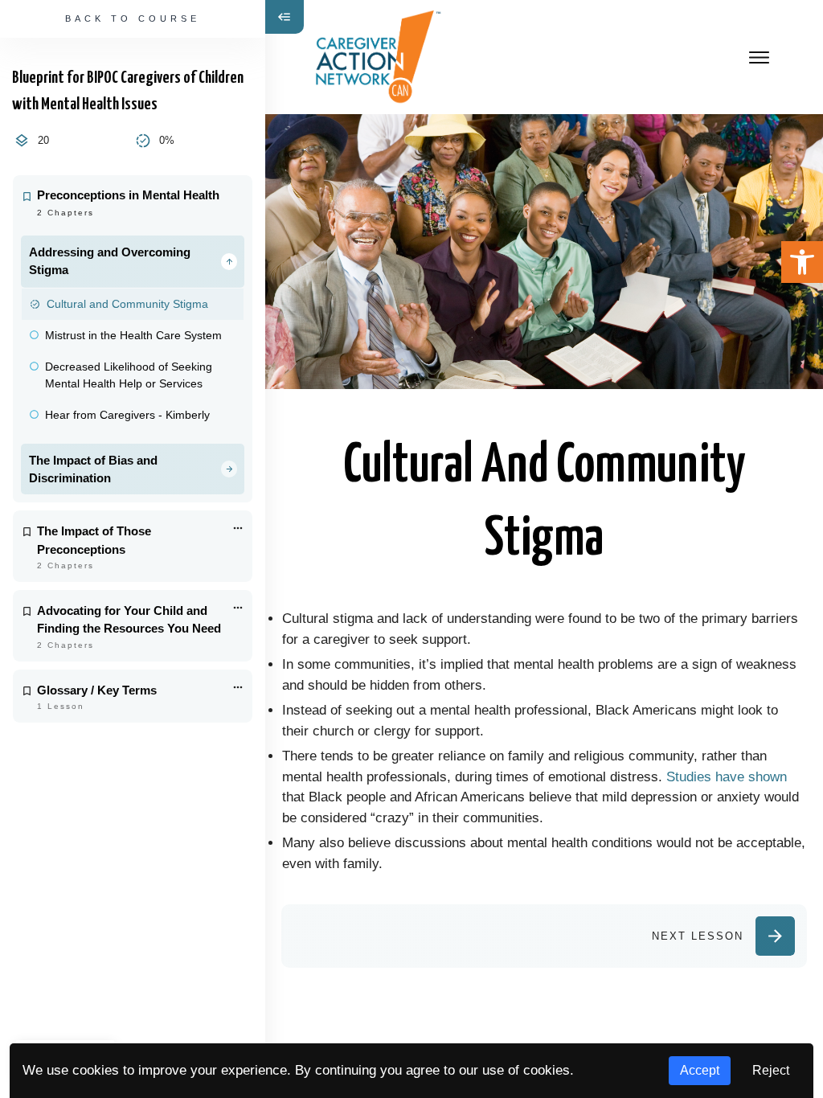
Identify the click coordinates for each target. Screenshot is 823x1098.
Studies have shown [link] (726, 777)
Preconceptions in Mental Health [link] (128, 195)
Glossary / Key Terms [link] (97, 690)
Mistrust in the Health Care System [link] (133, 335)
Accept (699, 1070)
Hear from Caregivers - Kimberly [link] (127, 414)
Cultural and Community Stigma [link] (127, 303)
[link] (802, 262)
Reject (770, 1070)
